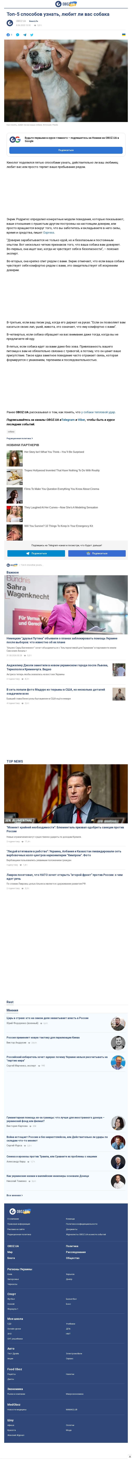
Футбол (11, 1299)
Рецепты (11, 1374)
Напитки (70, 1374)
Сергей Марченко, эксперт (21, 1065)
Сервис (69, 1358)
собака (11, 432)
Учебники (70, 1324)
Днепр (69, 1279)
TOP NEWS (15, 761)
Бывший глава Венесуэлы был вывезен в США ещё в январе (39, 698)
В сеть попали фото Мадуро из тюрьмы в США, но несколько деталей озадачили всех (56, 691)
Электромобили (74, 1353)
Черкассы (12, 1284)
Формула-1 (12, 1309)
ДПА (68, 1329)
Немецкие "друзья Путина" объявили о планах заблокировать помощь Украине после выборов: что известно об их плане (62, 640)
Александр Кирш (16, 1161)
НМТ (68, 1334)
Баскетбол (71, 1299)
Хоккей (10, 1304)
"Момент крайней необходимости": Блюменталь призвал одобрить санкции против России (65, 829)
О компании (13, 1219)
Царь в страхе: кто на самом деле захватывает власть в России (47, 1018)
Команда (70, 1219)
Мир (10, 1252)
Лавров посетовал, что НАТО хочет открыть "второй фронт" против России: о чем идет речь (65, 876)
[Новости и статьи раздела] (12, 566)
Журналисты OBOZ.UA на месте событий (86, 1234)
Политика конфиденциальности (81, 1224)
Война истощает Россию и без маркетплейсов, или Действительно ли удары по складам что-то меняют (57, 1139)
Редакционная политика (19, 438)
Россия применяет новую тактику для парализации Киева (43, 1037)
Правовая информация (18, 1224)
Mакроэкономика (74, 1394)
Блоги (11, 1258)
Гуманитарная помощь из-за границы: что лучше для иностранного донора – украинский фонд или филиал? (55, 1119)
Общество (73, 1258)
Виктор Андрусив (16, 1042)
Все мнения (14, 1195)
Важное (13, 572)
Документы (71, 1229)
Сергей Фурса (14, 1145)
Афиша (10, 1425)
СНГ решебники (15, 1339)
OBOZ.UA (21, 21)
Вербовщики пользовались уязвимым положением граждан (39, 860)
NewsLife (33, 21)
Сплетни (70, 1425)
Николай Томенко (17, 1181)
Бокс (68, 1304)
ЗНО (9, 1334)
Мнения (12, 1010)
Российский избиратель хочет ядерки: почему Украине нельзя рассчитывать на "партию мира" (57, 1059)
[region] (66, 192)
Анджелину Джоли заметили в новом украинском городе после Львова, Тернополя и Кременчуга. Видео (57, 667)
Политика (72, 1246)
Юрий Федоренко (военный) (22, 1023)
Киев (9, 1274)
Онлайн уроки (14, 1329)
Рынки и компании (16, 1394)
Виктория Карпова (17, 1126)
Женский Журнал (15, 1435)
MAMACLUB (71, 1409)
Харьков (70, 1274)
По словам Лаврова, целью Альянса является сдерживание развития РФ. (46, 883)
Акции (10, 1358)
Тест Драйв (13, 1353)
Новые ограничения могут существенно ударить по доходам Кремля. (44, 837)
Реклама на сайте (15, 1229)
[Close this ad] (129, 1456)
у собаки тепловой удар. (98, 412)
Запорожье (13, 1279)
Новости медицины (17, 1409)
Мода (68, 1430)
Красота (11, 1430)
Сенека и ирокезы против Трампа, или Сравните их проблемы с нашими (52, 1156)
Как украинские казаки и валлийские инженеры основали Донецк (48, 1176)
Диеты (10, 1379)
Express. (48, 232)
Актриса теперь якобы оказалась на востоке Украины (36, 674)
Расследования (76, 1252)
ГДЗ (9, 1324)
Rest (10, 1002)
